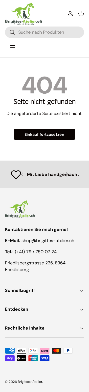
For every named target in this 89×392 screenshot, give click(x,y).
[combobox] (44, 32)
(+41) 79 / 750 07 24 (36, 252)
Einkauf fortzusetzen (44, 134)
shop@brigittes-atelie (44, 241)
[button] (81, 13)
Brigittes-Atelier (30, 382)
